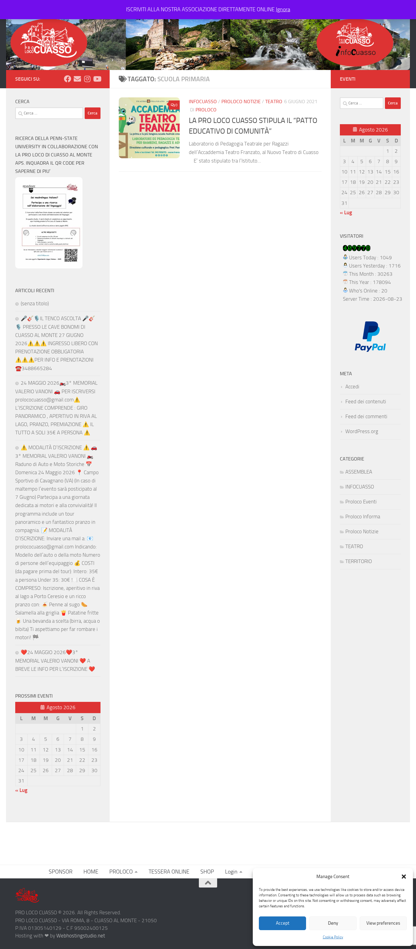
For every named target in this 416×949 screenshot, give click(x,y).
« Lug (21, 790)
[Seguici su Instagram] (87, 78)
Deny (333, 923)
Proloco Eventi (361, 502)
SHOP (207, 871)
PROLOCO (121, 871)
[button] (404, 877)
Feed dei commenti (366, 416)
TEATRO (273, 101)
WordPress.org (361, 431)
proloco (206, 110)
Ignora (283, 9)
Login (231, 871)
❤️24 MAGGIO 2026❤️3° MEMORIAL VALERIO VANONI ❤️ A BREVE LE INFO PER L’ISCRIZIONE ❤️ (55, 660)
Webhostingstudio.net (80, 936)
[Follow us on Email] (77, 78)
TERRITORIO (358, 561)
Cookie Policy (333, 937)
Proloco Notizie (241, 101)
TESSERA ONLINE (169, 871)
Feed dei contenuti (365, 401)
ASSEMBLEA (358, 472)
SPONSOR (60, 871)
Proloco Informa (362, 516)
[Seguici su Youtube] (96, 78)
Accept (282, 923)
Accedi (352, 386)
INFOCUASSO (203, 101)
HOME (90, 871)
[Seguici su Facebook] (67, 78)
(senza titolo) (35, 303)
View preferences (383, 923)
